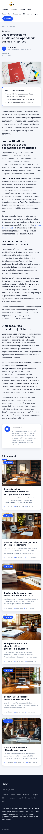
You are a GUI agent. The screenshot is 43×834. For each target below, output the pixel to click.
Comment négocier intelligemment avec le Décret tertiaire (20, 543)
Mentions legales (30, 798)
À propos (34, 14)
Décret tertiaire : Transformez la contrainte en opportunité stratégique (17, 491)
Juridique (13, 9)
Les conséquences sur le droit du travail (20, 99)
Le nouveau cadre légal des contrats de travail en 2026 (17, 698)
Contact (7, 18)
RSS (3, 801)
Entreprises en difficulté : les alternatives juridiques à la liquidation (16, 646)
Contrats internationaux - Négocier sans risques (15, 748)
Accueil (5, 9)
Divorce (26, 14)
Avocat (22, 9)
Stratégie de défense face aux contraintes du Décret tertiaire (18, 594)
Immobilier (6, 14)
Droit (29, 9)
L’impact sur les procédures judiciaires (20, 102)
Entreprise (17, 14)
